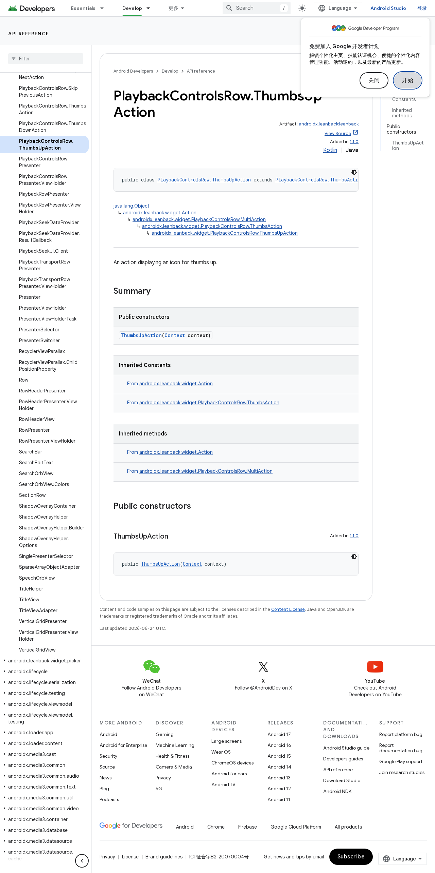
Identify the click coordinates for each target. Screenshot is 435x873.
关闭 (374, 80)
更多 (173, 8)
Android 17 (279, 734)
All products (348, 827)
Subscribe (351, 856)
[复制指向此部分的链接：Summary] (157, 292)
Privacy (163, 778)
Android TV (223, 784)
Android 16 (279, 745)
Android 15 (279, 756)
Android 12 (279, 788)
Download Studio (341, 780)
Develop (132, 8)
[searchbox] (45, 58)
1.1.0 (354, 141)
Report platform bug (400, 734)
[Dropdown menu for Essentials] (105, 8)
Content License (288, 609)
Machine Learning (175, 745)
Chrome (216, 827)
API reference (28, 34)
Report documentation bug (400, 748)
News (105, 778)
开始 (407, 80)
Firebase (247, 827)
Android (108, 734)
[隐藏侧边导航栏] (82, 861)
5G (159, 788)
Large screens (226, 741)
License (130, 856)
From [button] (170, 384)
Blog (104, 788)
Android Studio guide (346, 748)
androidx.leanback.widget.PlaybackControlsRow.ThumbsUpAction (225, 233)
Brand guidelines (163, 856)
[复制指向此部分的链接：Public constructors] (198, 507)
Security (108, 756)
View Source (338, 133)
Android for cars (229, 774)
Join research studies (401, 772)
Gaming (165, 734)
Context (174, 335)
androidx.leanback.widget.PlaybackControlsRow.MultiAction (199, 219)
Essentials (83, 8)
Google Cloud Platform (296, 827)
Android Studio (388, 8)
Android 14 (279, 767)
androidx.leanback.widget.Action (159, 213)
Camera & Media (174, 767)
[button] (44, 660)
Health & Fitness (172, 756)
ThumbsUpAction (141, 335)
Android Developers (133, 71)
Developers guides (343, 759)
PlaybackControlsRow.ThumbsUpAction (204, 179)
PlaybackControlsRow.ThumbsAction (319, 179)
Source (107, 767)
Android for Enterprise (123, 745)
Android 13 (279, 778)
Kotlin (330, 150)
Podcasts (109, 799)
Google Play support (400, 761)
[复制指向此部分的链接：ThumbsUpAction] (175, 537)
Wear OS (221, 752)
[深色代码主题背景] (354, 172)
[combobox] (257, 8)
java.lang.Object (132, 206)
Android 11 (278, 799)
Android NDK (337, 791)
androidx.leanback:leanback (329, 124)
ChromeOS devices (232, 763)
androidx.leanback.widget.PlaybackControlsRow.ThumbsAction (212, 226)
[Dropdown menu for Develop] (151, 8)
